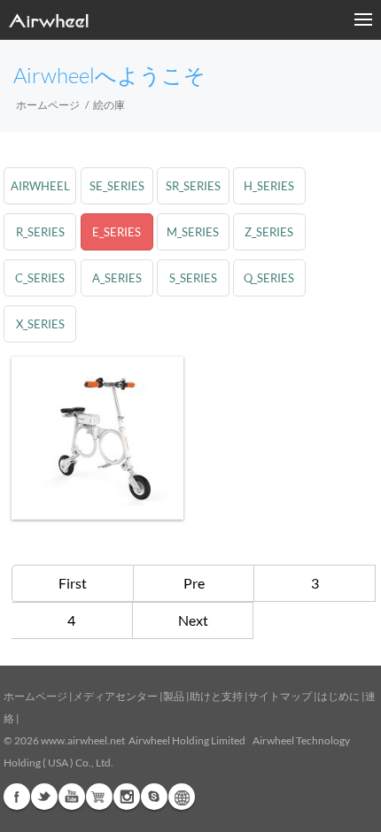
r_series (40, 232)
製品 (173, 696)
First (72, 582)
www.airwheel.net (83, 740)
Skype (154, 796)
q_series (269, 278)
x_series (40, 324)
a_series (117, 278)
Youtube (71, 796)
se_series (116, 186)
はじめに (338, 696)
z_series (269, 232)
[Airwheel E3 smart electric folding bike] (97, 438)
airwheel (40, 186)
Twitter (44, 796)
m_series (193, 232)
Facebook (17, 796)
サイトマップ (280, 696)
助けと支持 (216, 696)
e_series (116, 232)
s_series (193, 278)
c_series (40, 278)
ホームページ (48, 105)
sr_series (193, 186)
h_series (269, 186)
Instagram (126, 796)
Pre (194, 582)
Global (181, 796)
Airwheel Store (99, 796)
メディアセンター (115, 696)
